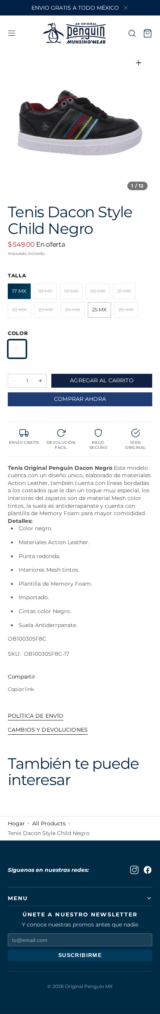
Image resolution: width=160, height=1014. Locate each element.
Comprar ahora (80, 399)
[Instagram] (134, 870)
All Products (49, 823)
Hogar (16, 823)
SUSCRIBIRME (80, 955)
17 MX (21, 293)
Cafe (17, 349)
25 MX (101, 312)
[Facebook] (147, 870)
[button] (11, 33)
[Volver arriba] (148, 1002)
